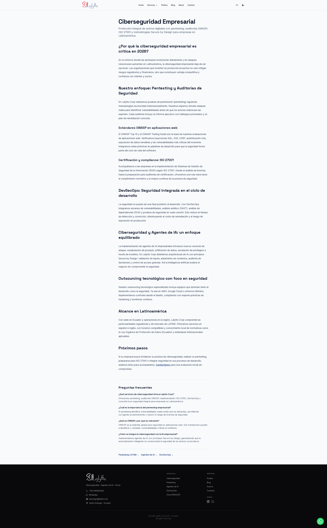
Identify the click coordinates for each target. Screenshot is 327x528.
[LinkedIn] (208, 501)
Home (141, 5)
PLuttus (210, 478)
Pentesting (171, 482)
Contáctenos (163, 365)
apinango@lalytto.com (98, 499)
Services (151, 5)
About (181, 5)
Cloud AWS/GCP (173, 495)
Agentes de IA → (149, 454)
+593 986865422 (96, 491)
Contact (191, 5)
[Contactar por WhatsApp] (320, 521)
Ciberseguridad (173, 478)
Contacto (211, 491)
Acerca (210, 486)
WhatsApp (93, 495)
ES (237, 5)
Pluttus (164, 5)
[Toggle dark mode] (243, 5)
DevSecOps (172, 491)
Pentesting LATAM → (129, 454)
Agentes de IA (172, 486)
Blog (173, 5)
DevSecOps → (166, 454)
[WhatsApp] (213, 501)
